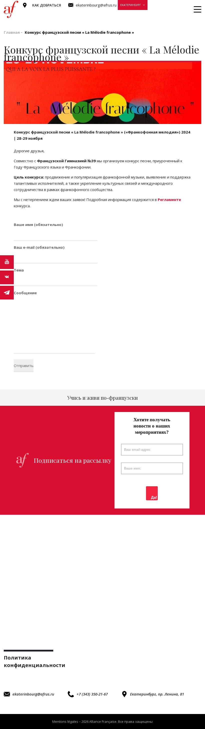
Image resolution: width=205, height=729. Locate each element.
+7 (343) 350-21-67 (92, 694)
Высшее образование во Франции (131, 13)
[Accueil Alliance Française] (11, 9)
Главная (12, 32)
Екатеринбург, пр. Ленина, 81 (157, 694)
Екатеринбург (130, 5)
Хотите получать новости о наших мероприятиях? (152, 426)
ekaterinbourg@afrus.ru (33, 694)
